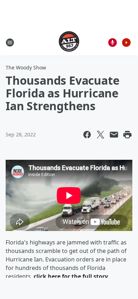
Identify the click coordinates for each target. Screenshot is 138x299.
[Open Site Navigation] (10, 42)
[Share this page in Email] (114, 135)
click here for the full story (71, 276)
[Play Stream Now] (126, 42)
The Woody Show (26, 67)
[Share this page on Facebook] (87, 135)
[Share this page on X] (100, 135)
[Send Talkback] (112, 42)
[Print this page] (127, 135)
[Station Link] (69, 42)
